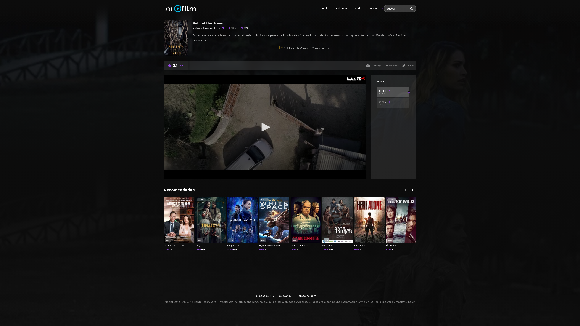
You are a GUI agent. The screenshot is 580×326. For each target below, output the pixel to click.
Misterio (197, 28)
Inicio (325, 8)
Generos (375, 8)
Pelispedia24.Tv (264, 295)
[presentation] (412, 190)
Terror (217, 28)
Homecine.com (306, 295)
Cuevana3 (285, 295)
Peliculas (342, 8)
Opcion (384, 91)
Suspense (208, 28)
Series (359, 8)
